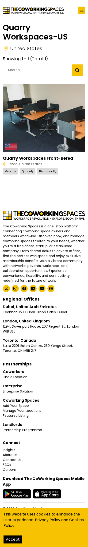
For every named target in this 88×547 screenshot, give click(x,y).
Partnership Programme (22, 430)
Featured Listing (16, 415)
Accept (13, 539)
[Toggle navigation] (81, 10)
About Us (10, 454)
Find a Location (15, 377)
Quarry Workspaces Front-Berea (38, 158)
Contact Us (12, 459)
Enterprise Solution (18, 391)
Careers (9, 469)
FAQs (7, 464)
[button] (38, 69)
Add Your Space (16, 405)
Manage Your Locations (22, 410)
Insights (9, 450)
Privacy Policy (47, 520)
